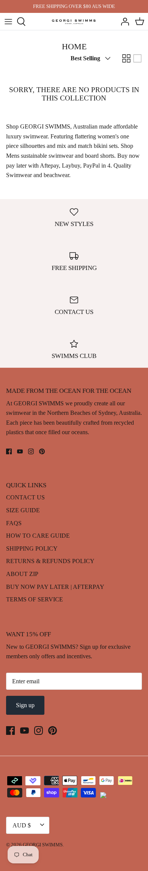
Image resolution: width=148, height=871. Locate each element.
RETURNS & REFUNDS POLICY (50, 561)
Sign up (25, 705)
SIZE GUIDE (23, 510)
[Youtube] (20, 451)
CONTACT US (25, 497)
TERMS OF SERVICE (34, 599)
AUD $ (22, 825)
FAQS (14, 523)
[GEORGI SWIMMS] (74, 21)
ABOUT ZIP (22, 574)
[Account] (123, 21)
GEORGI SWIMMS (43, 844)
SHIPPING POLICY (32, 548)
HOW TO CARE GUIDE (38, 535)
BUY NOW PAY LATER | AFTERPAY (55, 587)
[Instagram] (31, 451)
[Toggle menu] (8, 21)
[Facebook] (9, 451)
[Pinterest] (42, 451)
